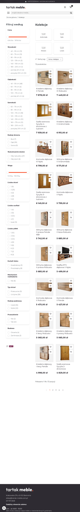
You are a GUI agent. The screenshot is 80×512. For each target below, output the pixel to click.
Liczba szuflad (13, 205)
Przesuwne (16, 291)
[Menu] (8, 12)
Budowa (11, 328)
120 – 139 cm (16, 60)
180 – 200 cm (17, 67)
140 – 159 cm (17, 64)
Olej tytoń (15, 159)
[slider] (7, 37)
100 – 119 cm (16, 93)
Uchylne (15, 294)
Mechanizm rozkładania (12, 276)
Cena (10, 30)
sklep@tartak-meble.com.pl (17, 498)
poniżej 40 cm (17, 70)
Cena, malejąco (53, 59)
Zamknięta (16, 336)
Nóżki (14, 308)
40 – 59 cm (16, 51)
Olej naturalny (18, 156)
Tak (13, 322)
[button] (65, 7)
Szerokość (12, 103)
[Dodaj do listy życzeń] (50, 71)
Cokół (14, 305)
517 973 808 (10, 501)
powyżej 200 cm (18, 73)
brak (14, 222)
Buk (13, 139)
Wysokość (12, 47)
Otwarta (15, 332)
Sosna (14, 145)
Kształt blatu (13, 261)
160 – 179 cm (17, 122)
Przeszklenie (13, 315)
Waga (10, 165)
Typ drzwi (12, 287)
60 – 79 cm (16, 54)
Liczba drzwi (13, 182)
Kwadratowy (16, 265)
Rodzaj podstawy (15, 301)
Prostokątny (16, 268)
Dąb (14, 142)
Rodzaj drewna (14, 135)
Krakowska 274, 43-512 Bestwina (18, 495)
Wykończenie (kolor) (16, 152)
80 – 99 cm (16, 57)
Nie (13, 281)
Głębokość (12, 79)
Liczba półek (13, 229)
